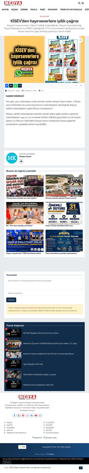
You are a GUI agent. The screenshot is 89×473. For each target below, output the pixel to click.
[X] (19, 415)
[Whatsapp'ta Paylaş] (15, 86)
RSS (23, 447)
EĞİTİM (49, 430)
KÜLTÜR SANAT (52, 433)
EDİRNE (24, 9)
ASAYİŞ (5, 9)
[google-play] (50, 437)
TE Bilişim (50, 454)
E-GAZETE (50, 423)
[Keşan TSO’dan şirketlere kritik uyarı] (64, 213)
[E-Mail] (21, 161)
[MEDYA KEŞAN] (13, 3)
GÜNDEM (10, 428)
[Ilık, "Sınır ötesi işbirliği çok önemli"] (25, 213)
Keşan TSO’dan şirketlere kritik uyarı (59, 226)
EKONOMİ (52, 9)
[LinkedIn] (31, 415)
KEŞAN (14, 9)
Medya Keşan (25, 156)
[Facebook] (14, 415)
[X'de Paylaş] (11, 86)
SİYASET (49, 425)
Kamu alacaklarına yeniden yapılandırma (61, 253)
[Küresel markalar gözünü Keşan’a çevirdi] (64, 185)
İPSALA (33, 9)
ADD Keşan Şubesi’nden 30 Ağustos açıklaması (30, 467)
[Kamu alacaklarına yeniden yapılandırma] (64, 240)
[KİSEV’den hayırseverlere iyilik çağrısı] (44, 59)
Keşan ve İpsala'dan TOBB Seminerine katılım (23, 253)
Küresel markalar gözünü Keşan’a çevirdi (61, 198)
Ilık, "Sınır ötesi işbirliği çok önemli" (19, 226)
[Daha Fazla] (20, 86)
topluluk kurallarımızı (29, 308)
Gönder (11, 300)
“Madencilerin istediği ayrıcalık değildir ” (21, 198)
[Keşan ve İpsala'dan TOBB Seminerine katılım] (25, 240)
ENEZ (42, 9)
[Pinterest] (23, 415)
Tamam (7, 462)
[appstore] (37, 437)
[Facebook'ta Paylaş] (6, 86)
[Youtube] (36, 415)
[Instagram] (27, 415)
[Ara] (79, 3)
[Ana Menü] (83, 3)
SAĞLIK (10, 430)
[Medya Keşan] (11, 158)
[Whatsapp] (40, 415)
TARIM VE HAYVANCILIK (71, 9)
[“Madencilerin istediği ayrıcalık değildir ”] (25, 185)
